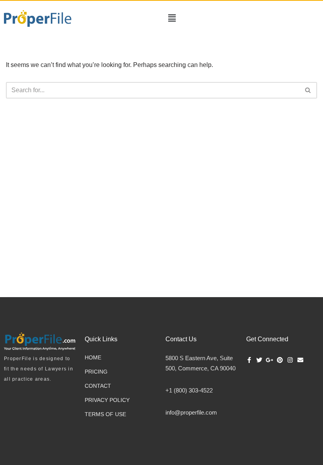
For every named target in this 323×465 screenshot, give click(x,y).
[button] (172, 18)
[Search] (308, 90)
